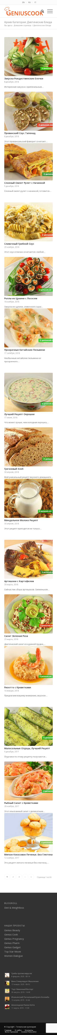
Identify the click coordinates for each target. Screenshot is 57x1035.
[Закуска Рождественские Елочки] (28, 56)
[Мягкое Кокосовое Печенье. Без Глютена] (28, 832)
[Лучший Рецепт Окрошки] (28, 392)
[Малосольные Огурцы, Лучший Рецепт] (28, 726)
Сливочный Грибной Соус (19, 243)
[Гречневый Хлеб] (28, 446)
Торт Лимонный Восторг (22, 989)
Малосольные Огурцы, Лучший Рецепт (27, 748)
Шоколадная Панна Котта (23, 1005)
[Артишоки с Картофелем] (28, 559)
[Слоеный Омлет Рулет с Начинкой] (28, 161)
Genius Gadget (12, 947)
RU (29, 2)
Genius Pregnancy (14, 938)
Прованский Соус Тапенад (19, 133)
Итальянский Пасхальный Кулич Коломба (30, 997)
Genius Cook (11, 934)
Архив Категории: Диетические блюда (28, 22)
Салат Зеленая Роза (16, 635)
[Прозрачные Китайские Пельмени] (28, 327)
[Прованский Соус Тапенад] (28, 111)
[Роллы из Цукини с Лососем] (28, 276)
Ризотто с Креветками (17, 687)
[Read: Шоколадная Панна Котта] (7, 1007)
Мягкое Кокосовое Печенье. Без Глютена (28, 854)
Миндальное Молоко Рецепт (21, 520)
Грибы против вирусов (21, 973)
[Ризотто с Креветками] (28, 665)
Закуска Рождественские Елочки (23, 78)
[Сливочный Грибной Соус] (28, 221)
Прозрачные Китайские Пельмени (24, 349)
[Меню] (48, 11)
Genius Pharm (11, 943)
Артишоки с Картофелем (19, 581)
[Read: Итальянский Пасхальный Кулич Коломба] (7, 999)
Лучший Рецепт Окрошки (19, 414)
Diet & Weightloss (14, 907)
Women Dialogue (13, 955)
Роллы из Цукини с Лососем (20, 298)
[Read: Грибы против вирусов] (7, 975)
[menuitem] (23, 2)
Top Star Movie (12, 951)
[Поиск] (41, 11)
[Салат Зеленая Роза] (28, 613)
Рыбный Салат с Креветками (21, 802)
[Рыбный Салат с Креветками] (28, 780)
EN (23, 2)
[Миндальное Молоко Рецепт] (28, 498)
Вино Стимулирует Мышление (25, 981)
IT (35, 2)
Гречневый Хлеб (13, 468)
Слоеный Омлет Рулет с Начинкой (24, 182)
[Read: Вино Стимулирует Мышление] (7, 983)
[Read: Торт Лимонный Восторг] (7, 991)
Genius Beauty (12, 930)
